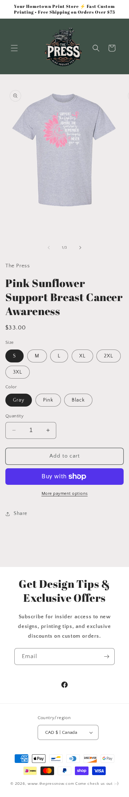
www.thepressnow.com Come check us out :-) (73, 784)
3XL (17, 372)
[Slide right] (80, 247)
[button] (14, 48)
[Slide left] (49, 247)
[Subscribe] (106, 656)
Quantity (14, 415)
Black (78, 400)
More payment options (65, 493)
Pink (48, 400)
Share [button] (20, 513)
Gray (18, 400)
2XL (108, 356)
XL (82, 356)
